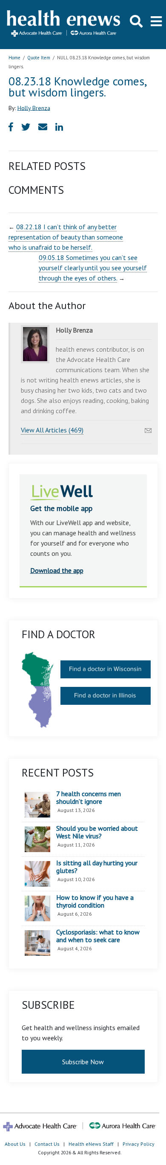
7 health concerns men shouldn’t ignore (88, 797)
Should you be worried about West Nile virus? (97, 832)
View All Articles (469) (52, 430)
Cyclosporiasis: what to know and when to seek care (98, 935)
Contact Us (47, 1144)
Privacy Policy (139, 1144)
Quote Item (38, 58)
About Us (15, 1144)
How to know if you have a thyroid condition (95, 901)
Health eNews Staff (91, 1144)
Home (14, 58)
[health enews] (64, 24)
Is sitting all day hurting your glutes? (96, 866)
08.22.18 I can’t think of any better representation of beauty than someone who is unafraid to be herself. (66, 236)
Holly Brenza (33, 107)
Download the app (56, 570)
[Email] (148, 428)
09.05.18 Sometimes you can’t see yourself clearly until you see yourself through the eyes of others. (93, 267)
